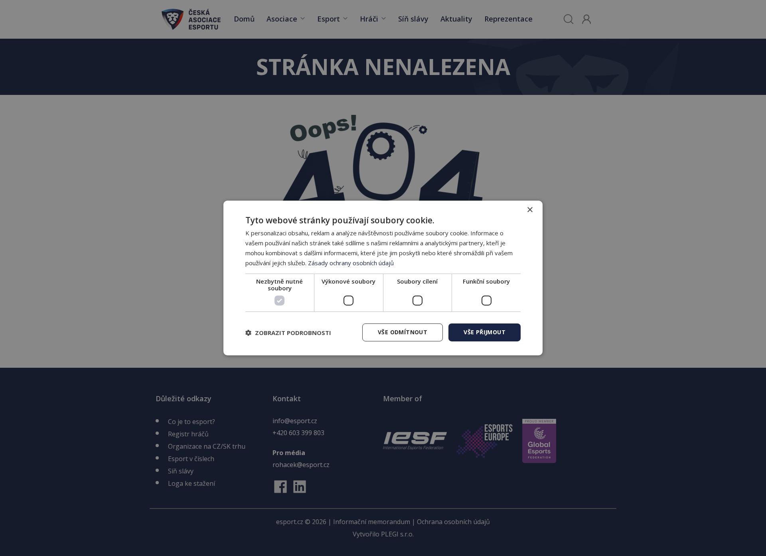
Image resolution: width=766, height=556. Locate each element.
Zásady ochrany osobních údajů (351, 263)
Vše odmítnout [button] (402, 332)
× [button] (530, 210)
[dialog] (383, 278)
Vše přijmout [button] (484, 332)
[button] (288, 332)
